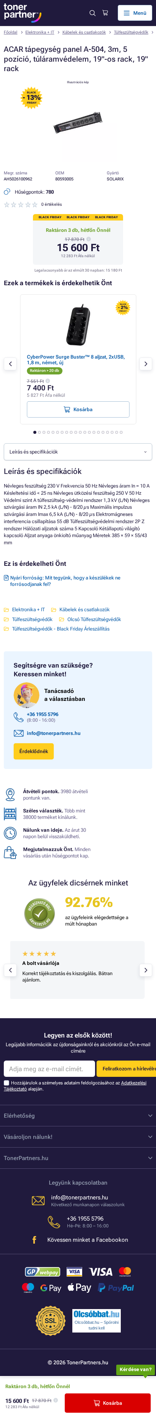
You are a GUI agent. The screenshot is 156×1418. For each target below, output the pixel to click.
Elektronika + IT (39, 32)
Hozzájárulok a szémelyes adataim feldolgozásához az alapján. (75, 1085)
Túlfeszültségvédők (131, 32)
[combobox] (78, 451)
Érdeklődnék (33, 751)
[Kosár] (105, 13)
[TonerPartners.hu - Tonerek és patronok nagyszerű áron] (23, 13)
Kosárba (112, 1403)
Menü (140, 13)
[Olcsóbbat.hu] (96, 1314)
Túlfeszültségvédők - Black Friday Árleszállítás (60, 629)
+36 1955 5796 (42, 714)
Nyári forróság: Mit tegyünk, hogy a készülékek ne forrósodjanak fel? (65, 581)
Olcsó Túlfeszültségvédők (94, 619)
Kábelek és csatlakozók (84, 32)
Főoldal (10, 32)
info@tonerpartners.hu (54, 733)
